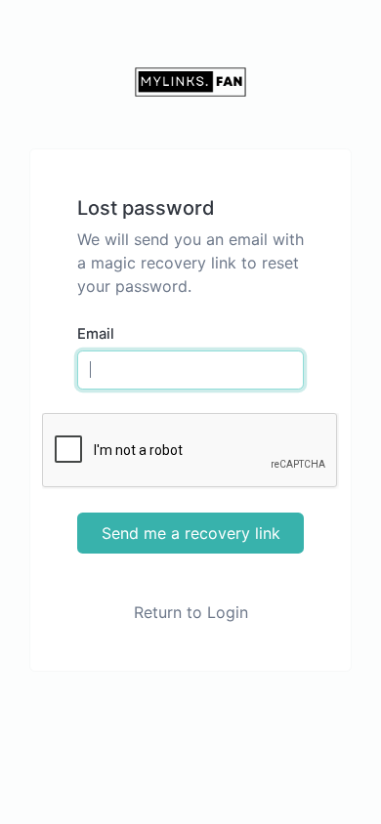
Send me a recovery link (191, 533)
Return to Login (191, 612)
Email (95, 334)
